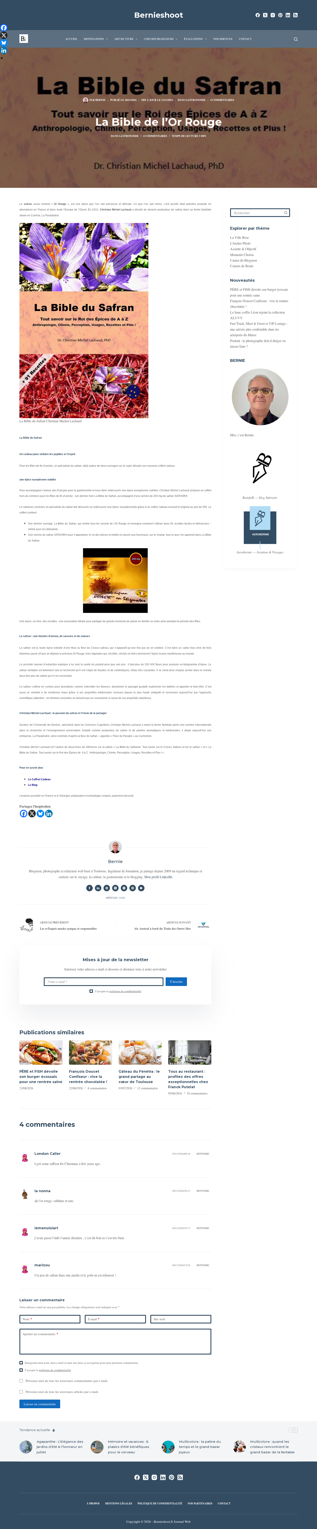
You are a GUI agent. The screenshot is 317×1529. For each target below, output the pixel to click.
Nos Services (222, 39)
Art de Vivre (123, 39)
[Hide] (1, 58)
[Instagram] (273, 15)
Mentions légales (118, 1503)
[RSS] (295, 15)
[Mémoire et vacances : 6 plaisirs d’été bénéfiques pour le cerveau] (97, 1447)
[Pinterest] (280, 15)
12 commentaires (147, 1088)
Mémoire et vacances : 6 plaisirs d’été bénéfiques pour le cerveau (128, 1447)
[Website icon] (107, 888)
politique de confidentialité (125, 991)
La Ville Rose (239, 237)
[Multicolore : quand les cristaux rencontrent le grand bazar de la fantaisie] (239, 1447)
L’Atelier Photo (240, 243)
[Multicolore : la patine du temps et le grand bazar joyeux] (168, 1447)
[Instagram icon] (124, 888)
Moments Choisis (242, 254)
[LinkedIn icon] (98, 888)
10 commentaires (197, 1093)
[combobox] (256, 212)
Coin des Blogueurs (159, 39)
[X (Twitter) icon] (115, 888)
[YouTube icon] (141, 888)
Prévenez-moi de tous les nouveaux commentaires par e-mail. (67, 1380)
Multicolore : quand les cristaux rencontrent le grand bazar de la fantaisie (272, 1447)
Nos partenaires (200, 1503)
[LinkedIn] (288, 15)
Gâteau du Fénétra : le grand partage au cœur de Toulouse (139, 1076)
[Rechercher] (296, 39)
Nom (27, 1319)
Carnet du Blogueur (243, 260)
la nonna (42, 1191)
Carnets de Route (241, 266)
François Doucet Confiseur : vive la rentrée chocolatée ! (88, 1076)
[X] (32, 813)
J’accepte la (118, 991)
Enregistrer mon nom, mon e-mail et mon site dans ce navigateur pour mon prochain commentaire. (82, 1363)
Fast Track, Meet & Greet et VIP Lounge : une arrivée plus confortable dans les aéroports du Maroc (258, 329)
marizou (42, 1265)
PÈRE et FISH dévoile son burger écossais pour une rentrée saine (40, 1076)
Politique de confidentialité (160, 1503)
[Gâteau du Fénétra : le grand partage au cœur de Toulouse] (140, 1052)
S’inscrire (176, 981)
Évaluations (193, 39)
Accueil (71, 39)
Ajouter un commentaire (40, 1333)
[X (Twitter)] (265, 15)
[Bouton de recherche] (285, 212)
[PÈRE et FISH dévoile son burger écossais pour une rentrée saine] (41, 1052)
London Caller (48, 1154)
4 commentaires (222, 100)
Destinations (94, 39)
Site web (159, 1319)
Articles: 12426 (115, 897)
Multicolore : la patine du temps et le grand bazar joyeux (200, 1447)
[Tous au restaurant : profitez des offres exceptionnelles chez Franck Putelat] (189, 1052)
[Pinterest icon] (132, 888)
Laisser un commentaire (40, 1404)
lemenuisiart (46, 1228)
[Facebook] (258, 15)
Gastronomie (195, 100)
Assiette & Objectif (243, 248)
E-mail (94, 1319)
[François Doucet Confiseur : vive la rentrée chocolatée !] (90, 1052)
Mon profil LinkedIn (158, 876)
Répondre (203, 1153)
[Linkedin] (49, 813)
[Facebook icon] (89, 888)
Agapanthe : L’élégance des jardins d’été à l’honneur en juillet (60, 1447)
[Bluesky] (40, 813)
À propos (93, 1503)
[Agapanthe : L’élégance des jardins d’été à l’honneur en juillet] (25, 1447)
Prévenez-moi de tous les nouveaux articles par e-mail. (62, 1391)
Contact (245, 39)
